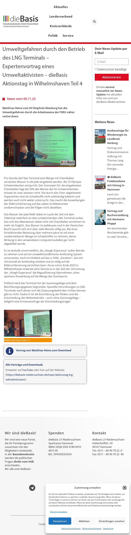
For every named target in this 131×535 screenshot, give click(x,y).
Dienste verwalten (58, 511)
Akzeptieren (60, 521)
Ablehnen (84, 521)
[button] (124, 487)
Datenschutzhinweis (71, 528)
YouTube (27, 370)
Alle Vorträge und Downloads (24, 364)
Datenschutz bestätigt (112, 69)
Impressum (108, 528)
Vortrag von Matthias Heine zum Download (43, 350)
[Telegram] (32, 488)
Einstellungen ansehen (111, 521)
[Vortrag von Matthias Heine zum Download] (10, 351)
